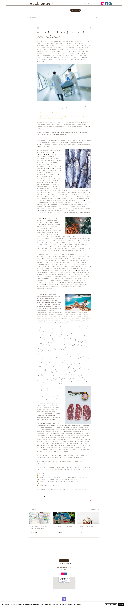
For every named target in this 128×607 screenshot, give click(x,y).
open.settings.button (111, 604)
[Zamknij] (126, 604)
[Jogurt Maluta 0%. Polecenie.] (64, 518)
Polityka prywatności (77, 604)
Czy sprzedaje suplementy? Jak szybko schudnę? (39, 527)
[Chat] (64, 599)
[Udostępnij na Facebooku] (37, 496)
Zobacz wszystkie (95, 509)
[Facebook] (106, 3)
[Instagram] (102, 3)
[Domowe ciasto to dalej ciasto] (88, 518)
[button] (97, 17)
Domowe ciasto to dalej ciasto (86, 527)
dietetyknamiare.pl (40, 3)
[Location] (110, 3)
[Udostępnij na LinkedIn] (44, 496)
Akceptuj (121, 604)
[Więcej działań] (90, 28)
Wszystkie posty (33, 17)
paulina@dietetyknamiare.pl (87, 3)
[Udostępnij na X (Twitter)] (41, 496)
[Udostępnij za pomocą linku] (48, 496)
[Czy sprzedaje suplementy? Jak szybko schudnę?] (40, 518)
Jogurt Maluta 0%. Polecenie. (63, 526)
